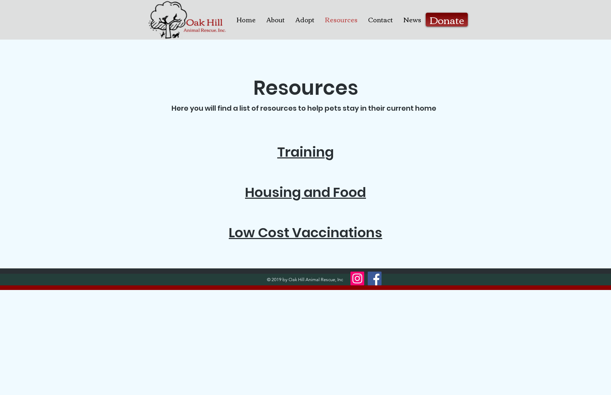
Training (305, 152)
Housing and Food (305, 192)
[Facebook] (375, 278)
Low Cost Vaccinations (305, 232)
